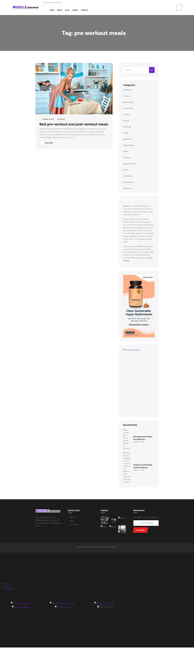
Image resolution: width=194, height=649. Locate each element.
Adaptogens (127, 90)
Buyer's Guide (128, 102)
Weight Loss (127, 188)
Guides (125, 133)
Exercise (126, 121)
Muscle (125, 151)
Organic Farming (129, 164)
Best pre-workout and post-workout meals (73, 124)
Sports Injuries (128, 182)
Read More (49, 143)
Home (52, 10)
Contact (84, 10)
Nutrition (61, 119)
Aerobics (126, 96)
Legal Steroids (128, 145)
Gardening (127, 127)
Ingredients (127, 139)
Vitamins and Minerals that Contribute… (142, 466)
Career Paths (128, 108)
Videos (75, 10)
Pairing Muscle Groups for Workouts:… (142, 438)
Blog (67, 10)
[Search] (152, 70)
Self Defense (127, 176)
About (59, 10)
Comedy (126, 114)
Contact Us (74, 524)
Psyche (125, 170)
